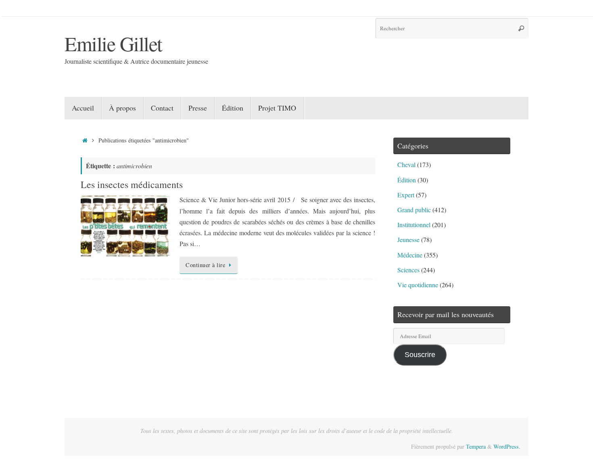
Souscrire (420, 355)
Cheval (406, 164)
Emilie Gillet (113, 43)
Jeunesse (408, 239)
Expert (405, 194)
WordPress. (506, 446)
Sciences (408, 269)
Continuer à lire (205, 265)
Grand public (414, 209)
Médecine (409, 255)
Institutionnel (413, 224)
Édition (406, 180)
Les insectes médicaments (132, 184)
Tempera (476, 446)
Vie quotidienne (417, 284)
